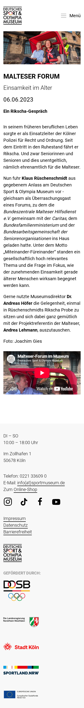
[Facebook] (40, 501)
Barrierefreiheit (17, 532)
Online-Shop (25, 489)
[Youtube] (56, 501)
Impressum (14, 518)
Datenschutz (15, 525)
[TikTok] (23, 501)
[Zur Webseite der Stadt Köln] (21, 646)
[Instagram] (7, 501)
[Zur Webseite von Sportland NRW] (21, 669)
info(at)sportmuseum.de (41, 482)
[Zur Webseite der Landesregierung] (21, 621)
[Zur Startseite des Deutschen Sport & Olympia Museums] (12, 16)
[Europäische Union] (21, 694)
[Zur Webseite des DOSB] (16, 590)
